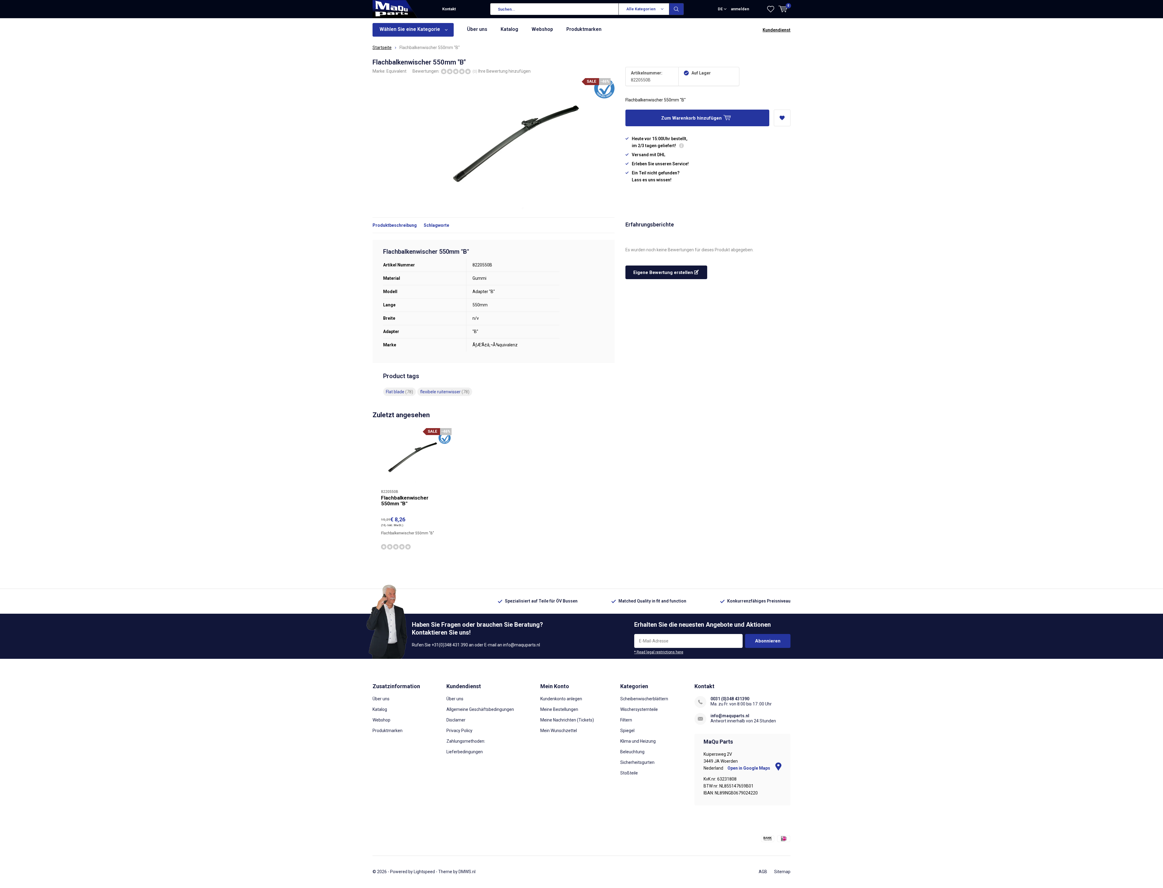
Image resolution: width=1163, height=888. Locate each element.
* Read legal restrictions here (658, 652)
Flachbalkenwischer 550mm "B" (405, 501)
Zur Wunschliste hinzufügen (782, 118)
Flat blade (399, 391)
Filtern (626, 720)
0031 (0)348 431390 (730, 698)
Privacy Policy (459, 730)
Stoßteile (629, 773)
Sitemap (782, 871)
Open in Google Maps (749, 768)
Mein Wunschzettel (558, 730)
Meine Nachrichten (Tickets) (567, 720)
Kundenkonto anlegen (561, 698)
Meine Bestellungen (559, 709)
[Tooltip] (681, 146)
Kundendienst (776, 30)
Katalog (509, 29)
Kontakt (449, 9)
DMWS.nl (467, 871)
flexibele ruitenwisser (444, 391)
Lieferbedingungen (464, 751)
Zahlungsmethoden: (465, 741)
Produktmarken (583, 29)
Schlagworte (436, 225)
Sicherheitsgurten (637, 762)
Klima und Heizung (638, 741)
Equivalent (396, 71)
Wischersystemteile (639, 709)
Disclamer (456, 720)
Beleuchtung (632, 751)
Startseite (382, 47)
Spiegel (627, 730)
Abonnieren (767, 641)
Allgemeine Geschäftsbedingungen (480, 709)
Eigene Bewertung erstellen (663, 272)
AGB (763, 871)
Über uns (477, 29)
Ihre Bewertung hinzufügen (504, 71)
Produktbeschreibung (395, 225)
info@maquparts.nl (730, 715)
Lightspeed (424, 871)
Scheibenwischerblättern (644, 698)
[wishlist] (770, 9)
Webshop (542, 29)
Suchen (676, 9)
